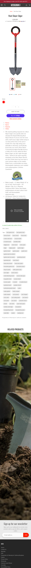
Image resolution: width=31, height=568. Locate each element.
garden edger (21, 248)
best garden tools (20, 232)
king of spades (7, 269)
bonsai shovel (7, 235)
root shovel (25, 297)
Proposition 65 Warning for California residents (14, 317)
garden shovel (7, 251)
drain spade (22, 244)
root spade (6, 300)
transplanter (18, 306)
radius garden (7, 291)
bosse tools (23, 235)
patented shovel (7, 285)
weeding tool (20, 313)
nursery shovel (17, 279)
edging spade (12, 248)
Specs (7, 125)
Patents (7, 127)
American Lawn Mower (6, 563)
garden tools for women (9, 257)
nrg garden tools (7, 279)
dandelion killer (17, 241)
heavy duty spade (19, 263)
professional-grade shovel (9, 288)
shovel (5, 303)
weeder (13, 313)
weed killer (6, 313)
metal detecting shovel (9, 275)
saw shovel (14, 300)
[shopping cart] (29, 5)
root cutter (6, 297)
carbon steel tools (8, 238)
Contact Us (3, 549)
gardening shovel (21, 257)
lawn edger (6, 272)
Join (26, 535)
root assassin (16, 294)
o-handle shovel (23, 282)
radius (19, 288)
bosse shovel (15, 235)
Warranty (3, 551)
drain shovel (14, 244)
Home (11, 11)
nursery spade (7, 282)
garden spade (16, 251)
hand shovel (15, 260)
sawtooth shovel (22, 300)
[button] (15, 21)
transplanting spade (20, 310)
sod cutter (12, 303)
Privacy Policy (4, 559)
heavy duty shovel (8, 263)
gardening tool (7, 260)
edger (5, 248)
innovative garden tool (9, 266)
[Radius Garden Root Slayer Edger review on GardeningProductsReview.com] (17, 175)
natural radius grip (21, 275)
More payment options (15, 118)
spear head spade (21, 303)
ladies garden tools (17, 269)
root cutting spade (16, 297)
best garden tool (10, 232)
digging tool (6, 244)
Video (7, 129)
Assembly (3, 565)
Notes (7, 123)
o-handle (15, 282)
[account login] (26, 5)
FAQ (2, 553)
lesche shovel (14, 272)
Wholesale (3, 561)
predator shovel (17, 285)
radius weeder (7, 294)
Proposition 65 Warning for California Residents (12, 555)
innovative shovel (20, 266)
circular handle (18, 238)
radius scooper (16, 291)
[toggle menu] (1, 5)
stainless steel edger (8, 306)
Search (2, 547)
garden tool (24, 251)
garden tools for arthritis (9, 254)
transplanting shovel (8, 310)
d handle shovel (7, 241)
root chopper (24, 294)
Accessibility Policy (5, 567)
